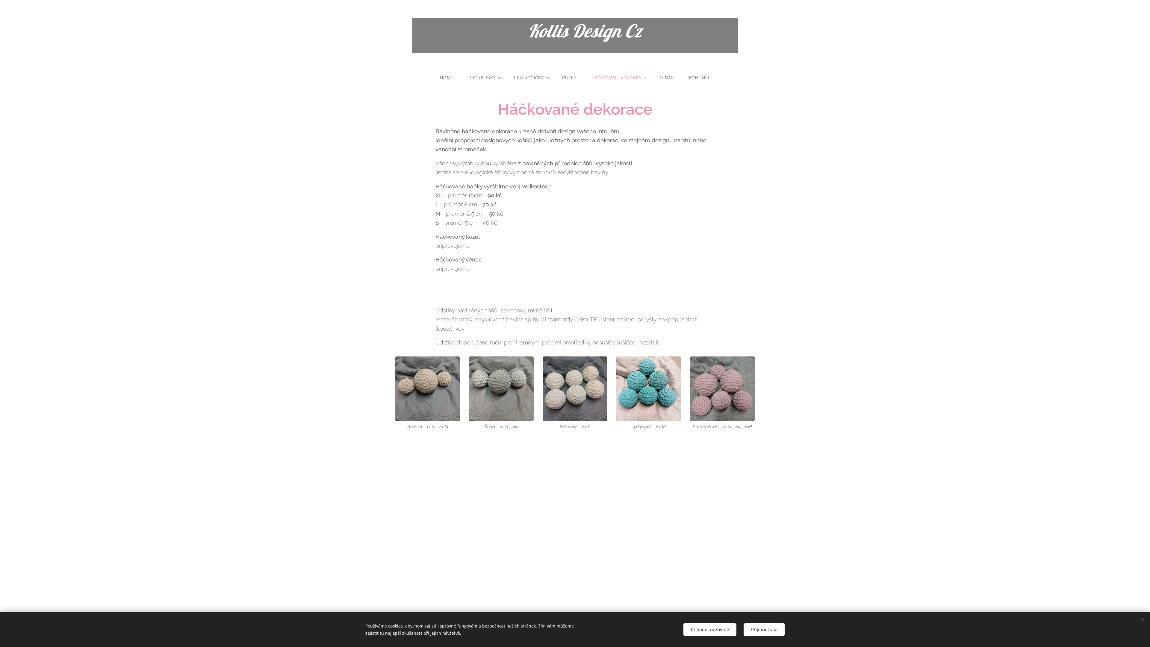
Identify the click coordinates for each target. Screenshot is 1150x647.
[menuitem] (450, 77)
